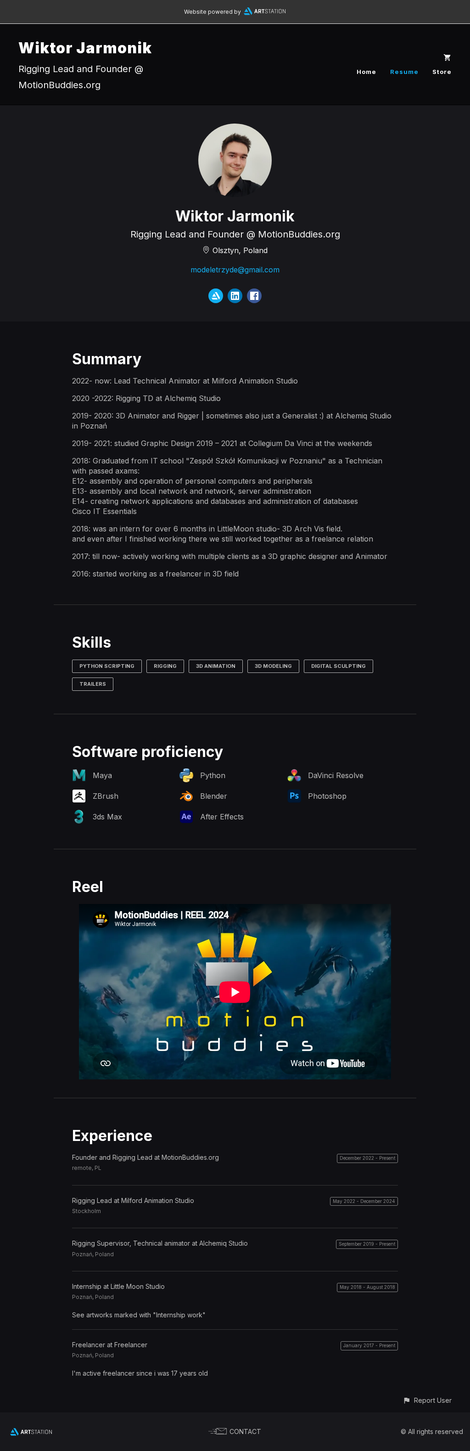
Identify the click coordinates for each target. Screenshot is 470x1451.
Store (442, 71)
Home (366, 71)
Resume (404, 71)
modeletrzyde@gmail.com (235, 269)
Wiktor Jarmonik (85, 48)
